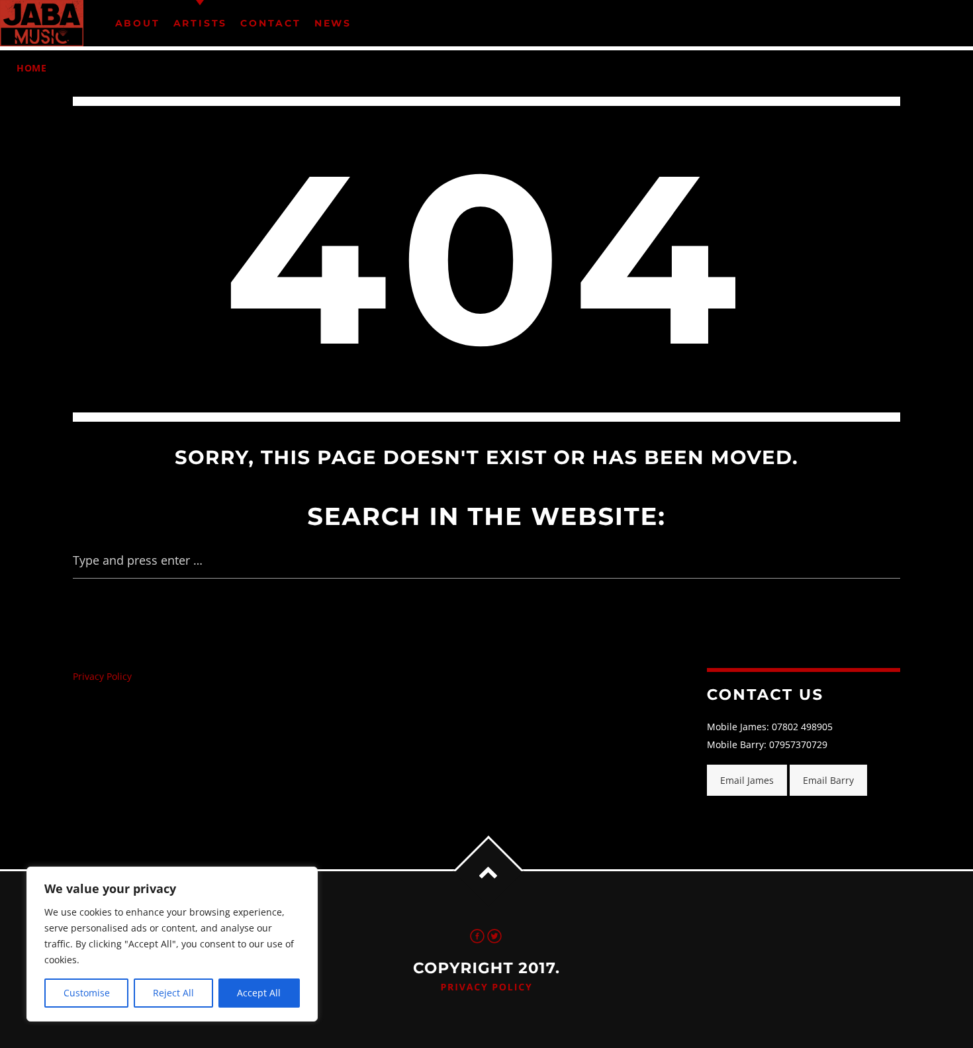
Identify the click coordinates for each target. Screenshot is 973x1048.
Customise (87, 992)
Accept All (259, 992)
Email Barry (828, 780)
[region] (172, 944)
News (332, 23)
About (137, 23)
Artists (200, 23)
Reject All (173, 992)
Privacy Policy (102, 676)
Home (32, 68)
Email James (747, 780)
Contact (270, 23)
